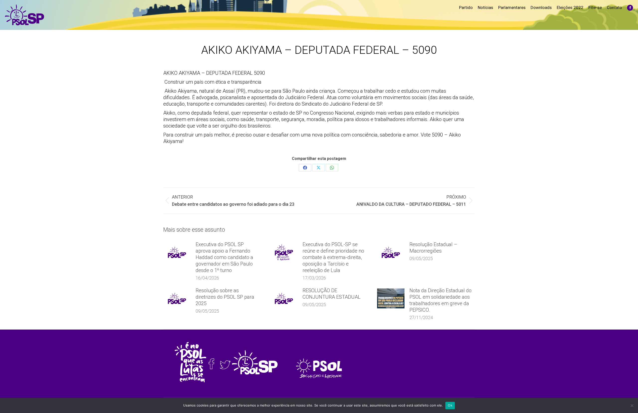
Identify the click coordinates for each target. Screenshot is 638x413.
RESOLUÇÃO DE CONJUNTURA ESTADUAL (332, 293)
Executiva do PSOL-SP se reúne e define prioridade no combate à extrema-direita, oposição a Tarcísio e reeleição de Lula (333, 257)
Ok (450, 405)
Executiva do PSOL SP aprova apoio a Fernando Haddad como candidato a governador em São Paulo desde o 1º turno (224, 257)
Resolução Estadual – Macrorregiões (433, 247)
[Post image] (177, 252)
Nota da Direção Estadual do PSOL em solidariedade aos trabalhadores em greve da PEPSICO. (440, 300)
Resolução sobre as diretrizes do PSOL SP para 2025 (225, 296)
